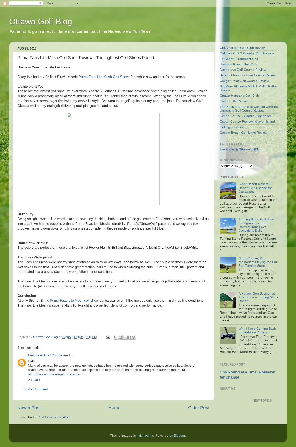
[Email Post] (107, 337)
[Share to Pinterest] (133, 337)
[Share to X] (124, 337)
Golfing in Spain (231, 127)
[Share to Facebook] (129, 337)
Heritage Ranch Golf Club (238, 64)
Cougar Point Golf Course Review (244, 81)
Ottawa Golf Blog (40, 21)
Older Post (198, 407)
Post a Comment (35, 389)
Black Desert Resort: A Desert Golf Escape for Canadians (255, 187)
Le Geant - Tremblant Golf (239, 59)
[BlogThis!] (120, 337)
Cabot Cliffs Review (234, 101)
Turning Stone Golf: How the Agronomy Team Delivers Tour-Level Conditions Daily (256, 225)
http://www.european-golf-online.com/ (55, 374)
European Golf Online (45, 355)
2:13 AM (34, 380)
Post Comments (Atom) (54, 417)
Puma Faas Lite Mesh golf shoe (74, 300)
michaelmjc (145, 435)
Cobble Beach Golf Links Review (243, 132)
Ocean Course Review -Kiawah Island (247, 121)
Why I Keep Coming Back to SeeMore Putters (257, 330)
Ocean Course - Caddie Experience (246, 116)
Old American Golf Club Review (242, 48)
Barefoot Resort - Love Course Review (248, 75)
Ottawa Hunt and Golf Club (239, 95)
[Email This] (116, 337)
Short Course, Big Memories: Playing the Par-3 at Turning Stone (258, 262)
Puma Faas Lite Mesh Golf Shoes (104, 77)
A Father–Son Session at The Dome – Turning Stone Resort (258, 297)
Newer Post (28, 407)
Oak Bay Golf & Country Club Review (247, 53)
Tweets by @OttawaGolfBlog (241, 149)
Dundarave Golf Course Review (243, 69)
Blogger (179, 435)
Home (114, 407)
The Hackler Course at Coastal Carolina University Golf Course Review (249, 108)
